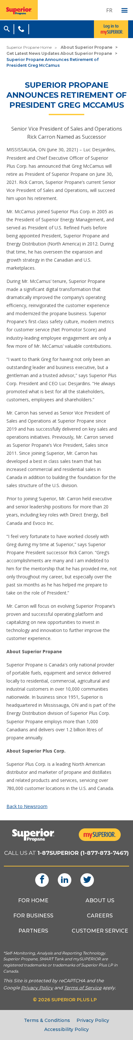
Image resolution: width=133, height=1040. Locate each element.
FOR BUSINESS (33, 916)
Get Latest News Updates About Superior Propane (59, 53)
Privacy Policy (93, 1020)
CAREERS (100, 916)
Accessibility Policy (66, 1029)
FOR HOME (33, 900)
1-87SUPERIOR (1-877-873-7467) (83, 853)
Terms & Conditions (47, 1020)
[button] (7, 28)
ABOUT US (100, 900)
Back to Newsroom (26, 806)
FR (109, 10)
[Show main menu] (124, 10)
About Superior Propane (86, 47)
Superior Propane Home (29, 47)
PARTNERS (33, 931)
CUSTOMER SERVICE (100, 931)
